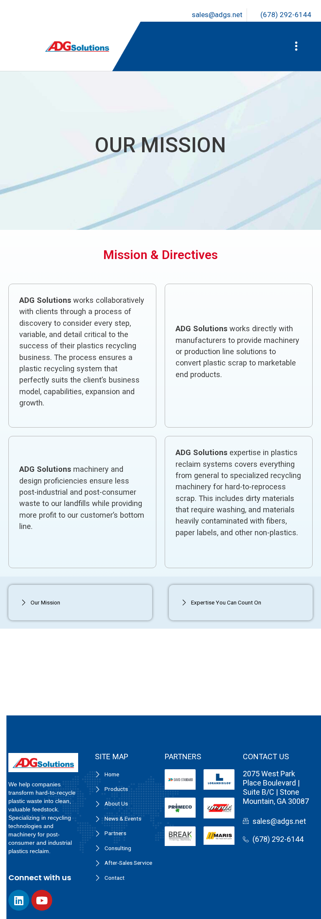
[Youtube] (41, 900)
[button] (296, 46)
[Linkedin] (18, 900)
